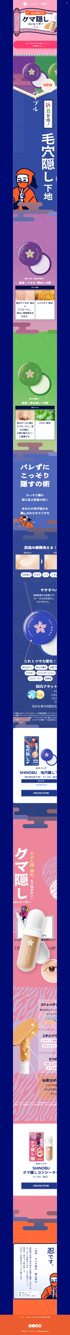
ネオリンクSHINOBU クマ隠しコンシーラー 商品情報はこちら (38, 45)
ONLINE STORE (41, 793)
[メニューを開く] (67, 3)
